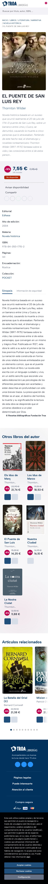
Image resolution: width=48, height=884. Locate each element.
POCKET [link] (7, 277)
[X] (24, 764)
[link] (15, 497)
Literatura (23, 20)
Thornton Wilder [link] (14, 108)
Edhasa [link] (6, 215)
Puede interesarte (22, 783)
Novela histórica (12, 23)
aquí (28, 857)
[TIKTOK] (30, 764)
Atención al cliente (22, 789)
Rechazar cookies (24, 871)
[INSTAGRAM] (17, 764)
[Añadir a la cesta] (7, 497)
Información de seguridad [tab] (29, 291)
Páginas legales (22, 777)
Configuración (24, 877)
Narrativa (36, 20)
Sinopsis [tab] (7, 290)
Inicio (5, 20)
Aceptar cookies (24, 865)
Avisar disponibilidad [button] (17, 187)
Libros (13, 20)
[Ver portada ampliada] (24, 61)
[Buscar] (43, 11)
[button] (11, 730)
